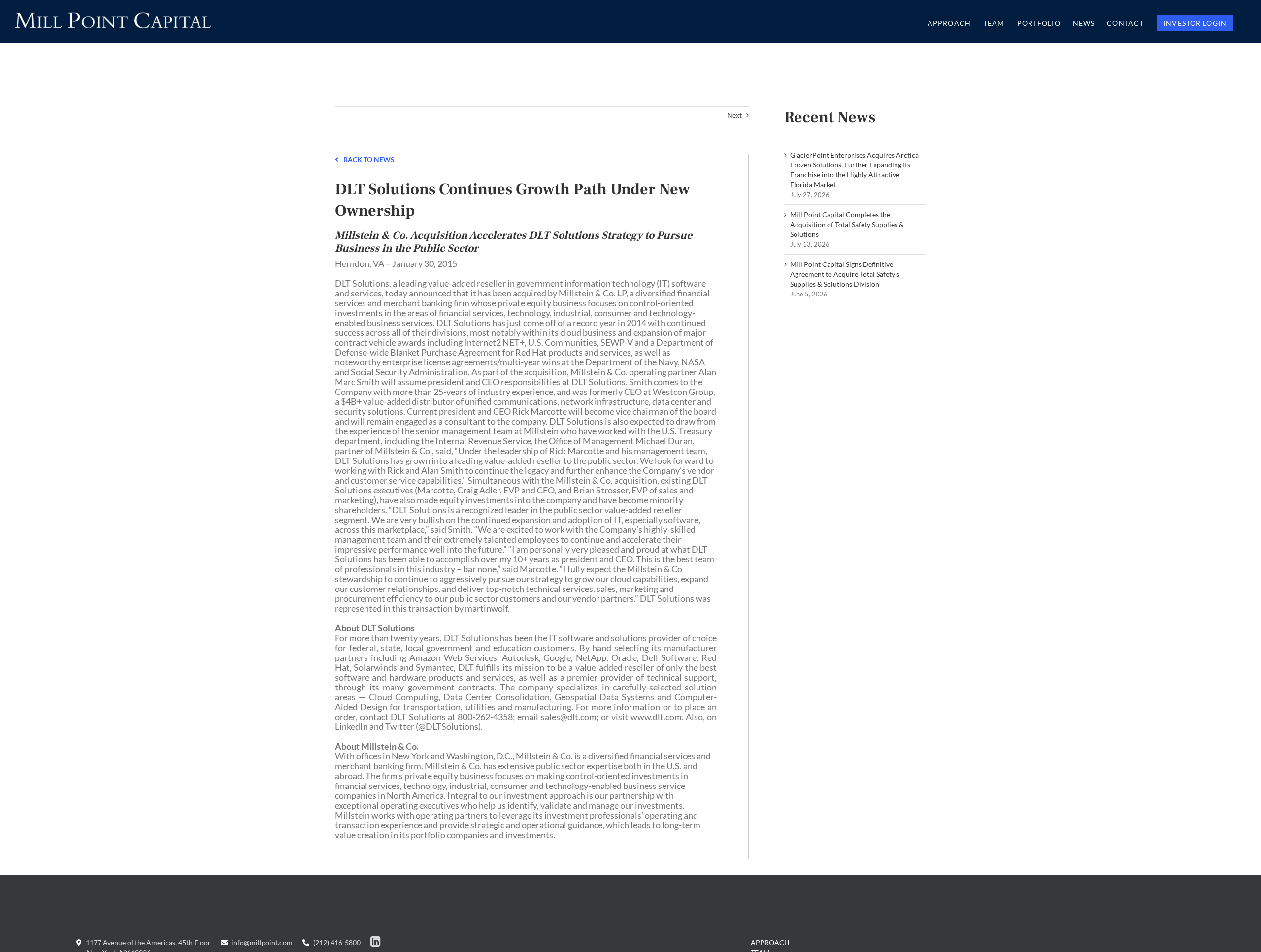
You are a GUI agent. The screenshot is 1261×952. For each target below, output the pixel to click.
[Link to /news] (336, 159)
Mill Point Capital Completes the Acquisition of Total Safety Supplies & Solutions (847, 224)
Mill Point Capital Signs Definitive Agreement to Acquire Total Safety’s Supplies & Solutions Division (844, 274)
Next (734, 115)
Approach (770, 942)
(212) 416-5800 (336, 942)
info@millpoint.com (261, 942)
